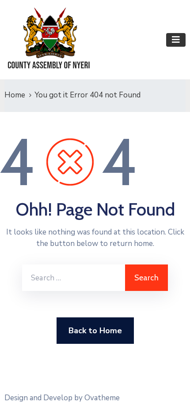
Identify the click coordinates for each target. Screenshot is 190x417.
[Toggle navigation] (176, 40)
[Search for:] (73, 277)
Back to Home (95, 330)
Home (14, 95)
